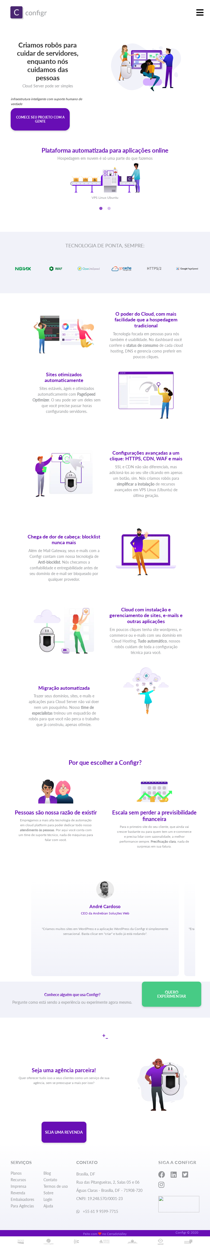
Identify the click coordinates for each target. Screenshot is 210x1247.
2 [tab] (109, 208)
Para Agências (22, 1206)
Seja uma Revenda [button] (64, 1132)
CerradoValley (117, 1234)
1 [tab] (101, 208)
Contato (50, 1179)
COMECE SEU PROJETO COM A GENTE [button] (40, 119)
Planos (16, 1173)
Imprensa (18, 1186)
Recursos (18, 1179)
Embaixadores (22, 1199)
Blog (47, 1173)
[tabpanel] (105, 168)
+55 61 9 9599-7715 (100, 1211)
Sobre (48, 1192)
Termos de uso (55, 1186)
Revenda (18, 1192)
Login (47, 1199)
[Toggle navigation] (199, 12)
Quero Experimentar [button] (171, 994)
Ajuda (48, 1206)
